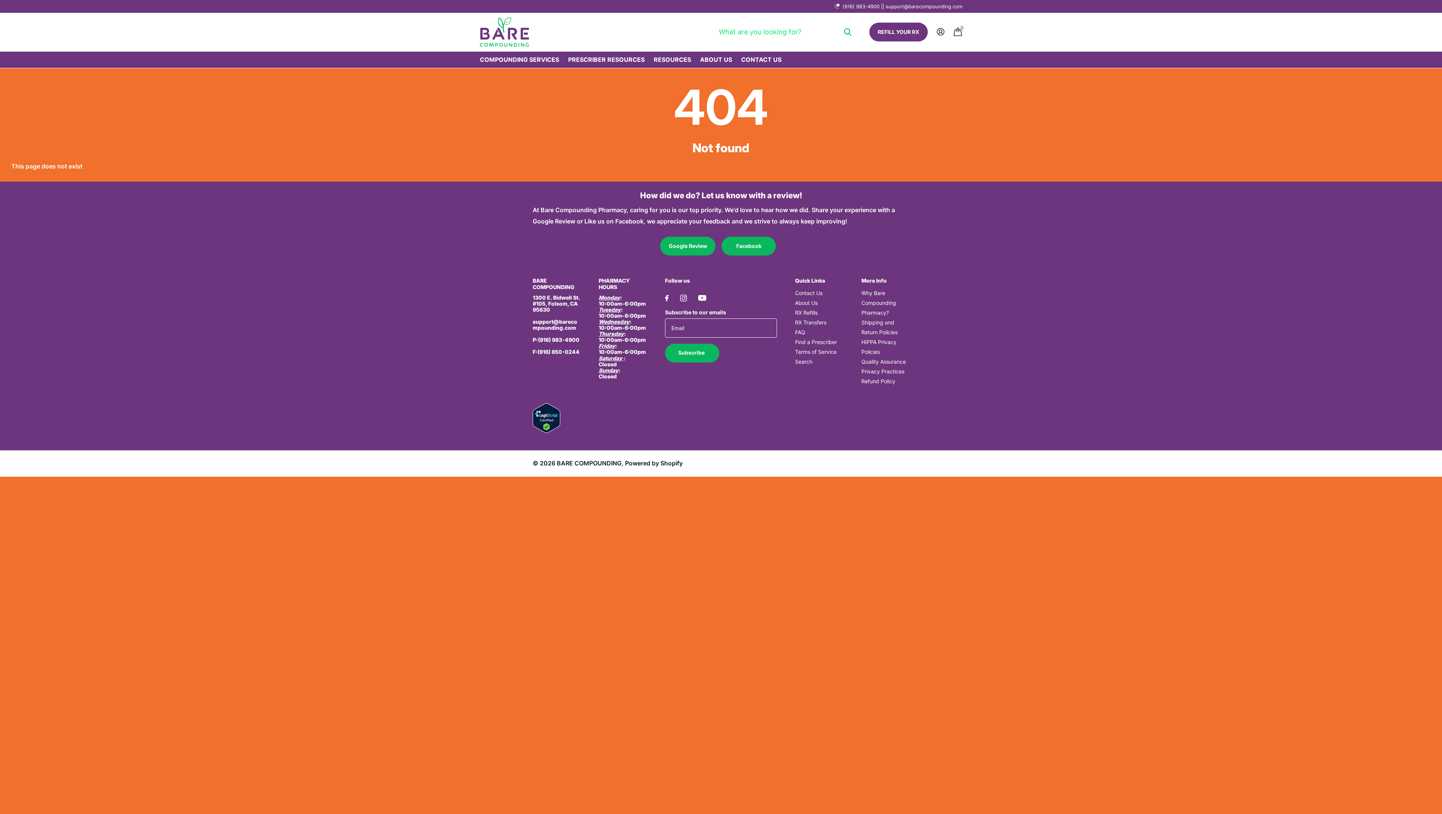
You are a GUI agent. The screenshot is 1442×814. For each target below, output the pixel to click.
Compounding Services (519, 59)
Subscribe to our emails (695, 312)
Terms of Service (816, 352)
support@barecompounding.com (555, 324)
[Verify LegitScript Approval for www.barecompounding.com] (546, 418)
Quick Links (810, 280)
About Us (716, 59)
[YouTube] (702, 298)
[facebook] (667, 298)
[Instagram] (683, 298)
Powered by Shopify (654, 463)
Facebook (749, 246)
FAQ (800, 332)
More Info (874, 280)
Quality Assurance (883, 361)
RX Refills (806, 312)
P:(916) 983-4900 (556, 340)
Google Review (688, 246)
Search (803, 361)
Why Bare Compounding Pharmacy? (878, 303)
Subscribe (692, 352)
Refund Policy (878, 381)
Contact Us (761, 59)
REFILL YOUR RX (898, 32)
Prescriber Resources (606, 59)
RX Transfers (810, 322)
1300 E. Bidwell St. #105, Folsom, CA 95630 (556, 303)
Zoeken (847, 32)
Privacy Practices (882, 371)
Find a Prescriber (816, 342)
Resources (672, 59)
